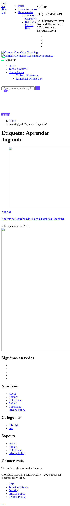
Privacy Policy (17, 409)
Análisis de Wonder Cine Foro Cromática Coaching (32, 218)
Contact (13, 396)
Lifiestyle (14, 425)
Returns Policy (17, 496)
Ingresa (5, 114)
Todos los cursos (27, 9)
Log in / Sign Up (4, 7)
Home (12, 120)
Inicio (21, 5)
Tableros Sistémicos (31, 17)
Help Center (15, 400)
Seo (11, 428)
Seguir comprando (13, 107)
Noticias (6, 211)
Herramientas (25, 12)
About (12, 393)
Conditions (15, 406)
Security (13, 490)
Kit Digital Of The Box (31, 25)
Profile (12, 443)
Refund (13, 403)
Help (11, 483)
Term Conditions (18, 487)
